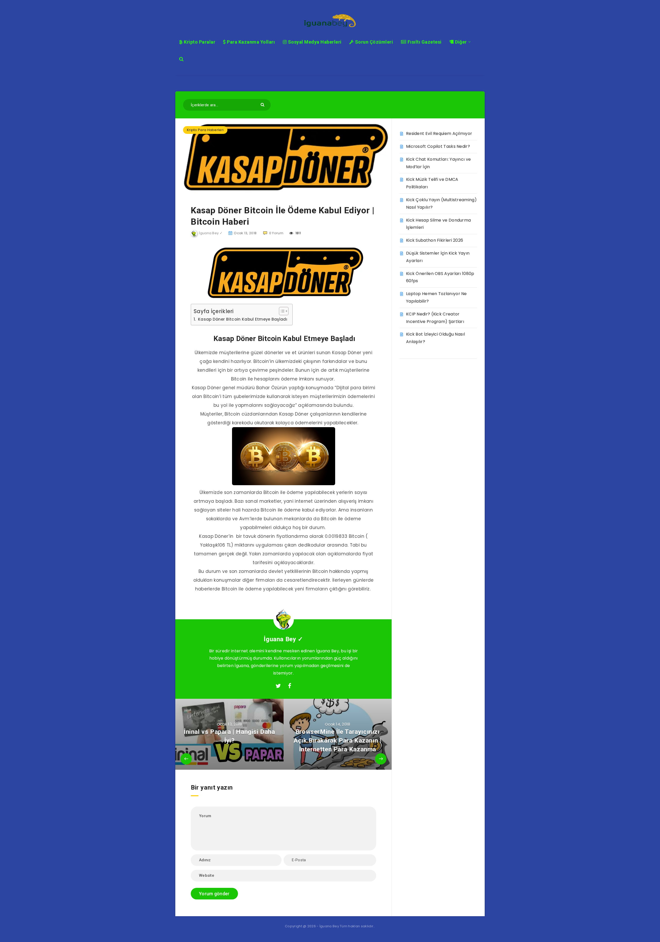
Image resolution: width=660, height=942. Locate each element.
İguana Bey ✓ (283, 639)
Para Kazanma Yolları (250, 42)
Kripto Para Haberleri (205, 129)
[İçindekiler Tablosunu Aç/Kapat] (281, 311)
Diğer (460, 42)
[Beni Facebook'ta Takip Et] (289, 686)
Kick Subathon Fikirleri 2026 (434, 240)
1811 (298, 233)
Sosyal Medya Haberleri (314, 42)
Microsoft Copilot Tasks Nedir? (438, 146)
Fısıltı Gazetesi (424, 42)
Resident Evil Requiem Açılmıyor (439, 133)
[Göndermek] (263, 104)
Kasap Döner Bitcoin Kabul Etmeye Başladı (242, 319)
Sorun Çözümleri (373, 42)
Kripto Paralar (199, 42)
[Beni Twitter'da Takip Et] (278, 686)
